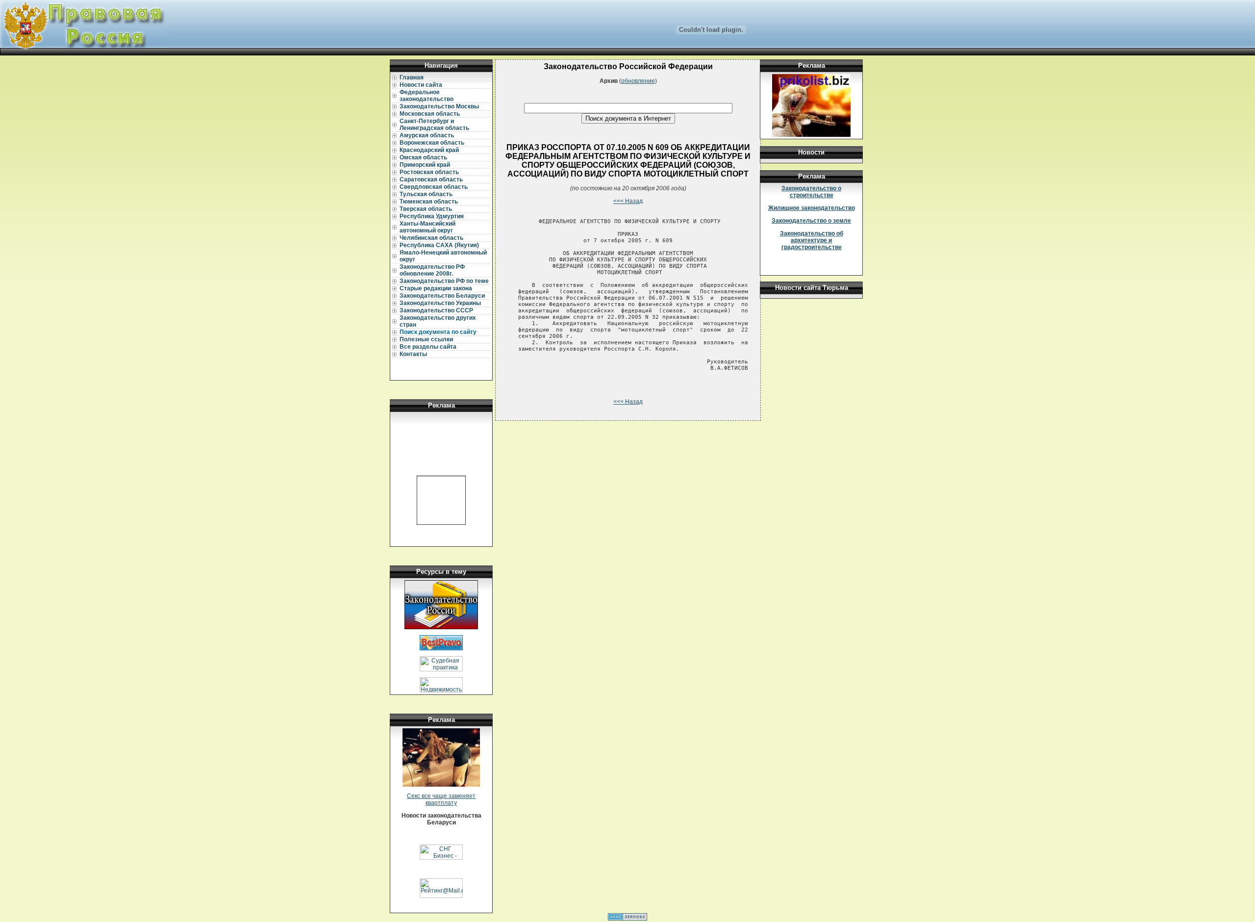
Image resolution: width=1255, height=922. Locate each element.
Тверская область (426, 208)
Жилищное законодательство (811, 208)
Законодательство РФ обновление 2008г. (432, 270)
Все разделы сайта (428, 346)
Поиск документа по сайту (438, 332)
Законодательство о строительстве (811, 192)
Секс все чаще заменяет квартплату (441, 799)
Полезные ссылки (426, 339)
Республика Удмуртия (432, 216)
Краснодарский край (429, 150)
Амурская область (427, 135)
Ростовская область (429, 172)
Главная (412, 77)
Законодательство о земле (811, 220)
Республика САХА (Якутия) (439, 245)
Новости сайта (421, 84)
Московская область (430, 113)
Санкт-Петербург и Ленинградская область (434, 124)
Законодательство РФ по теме (444, 281)
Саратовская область (431, 179)
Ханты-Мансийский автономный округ (427, 227)
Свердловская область (434, 186)
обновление (638, 80)
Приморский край (425, 164)
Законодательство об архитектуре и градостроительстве (811, 240)
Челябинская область (431, 237)
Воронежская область (432, 142)
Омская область (423, 157)
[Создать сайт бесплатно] (627, 918)
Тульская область (426, 194)
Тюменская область (429, 201)
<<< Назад (628, 201)
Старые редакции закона (436, 288)
